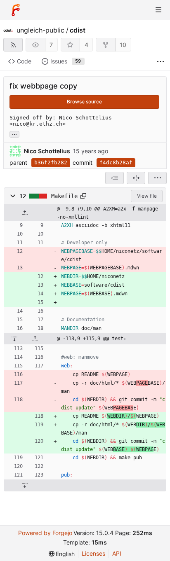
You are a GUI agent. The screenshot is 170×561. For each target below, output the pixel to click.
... (14, 133)
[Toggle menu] (158, 9)
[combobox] (114, 178)
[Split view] (136, 178)
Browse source (84, 101)
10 (123, 44)
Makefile (64, 196)
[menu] (157, 178)
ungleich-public (40, 30)
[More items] (160, 61)
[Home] (15, 9)
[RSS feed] (13, 44)
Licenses (93, 553)
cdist (77, 30)
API (116, 553)
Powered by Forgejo (45, 532)
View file (147, 196)
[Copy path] (83, 196)
